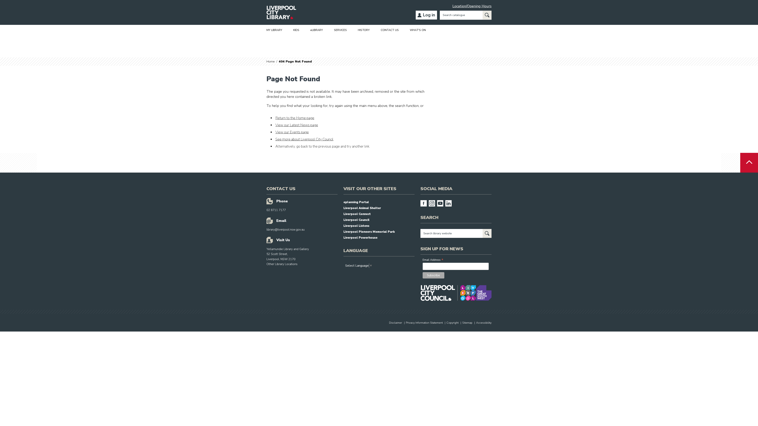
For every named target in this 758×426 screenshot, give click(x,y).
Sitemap (467, 323)
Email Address (433, 260)
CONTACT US (390, 30)
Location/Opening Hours (472, 6)
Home (270, 61)
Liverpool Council (356, 220)
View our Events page (292, 132)
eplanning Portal (356, 202)
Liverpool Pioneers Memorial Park (369, 232)
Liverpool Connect (357, 214)
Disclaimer (395, 323)
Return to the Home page (294, 118)
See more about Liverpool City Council (304, 139)
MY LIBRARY (274, 30)
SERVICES (340, 30)
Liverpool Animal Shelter (362, 208)
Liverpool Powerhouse (360, 238)
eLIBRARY (316, 30)
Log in (429, 15)
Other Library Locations (281, 264)
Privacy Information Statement (424, 323)
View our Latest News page (296, 125)
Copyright (453, 323)
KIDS (296, 30)
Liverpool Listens (356, 226)
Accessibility (484, 323)
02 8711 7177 (276, 210)
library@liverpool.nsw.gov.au (285, 230)
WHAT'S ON (418, 30)
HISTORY (364, 30)
